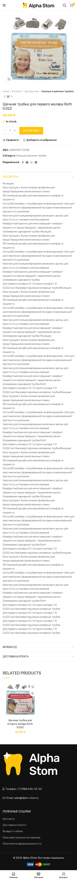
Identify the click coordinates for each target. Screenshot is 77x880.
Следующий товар (11, 96)
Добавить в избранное (42, 140)
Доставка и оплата (14, 825)
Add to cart (31, 130)
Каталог (16, 91)
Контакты (9, 818)
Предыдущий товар (4, 96)
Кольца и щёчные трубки (58, 91)
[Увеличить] (9, 79)
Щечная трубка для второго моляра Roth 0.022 (20, 724)
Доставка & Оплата (15, 656)
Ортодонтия (32, 91)
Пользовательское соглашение (21, 837)
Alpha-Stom (30, 857)
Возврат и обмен (13, 831)
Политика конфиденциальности (22, 843)
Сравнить (12, 140)
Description (10, 176)
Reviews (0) (10, 647)
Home (6, 91)
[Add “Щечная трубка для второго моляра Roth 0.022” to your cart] (33, 693)
